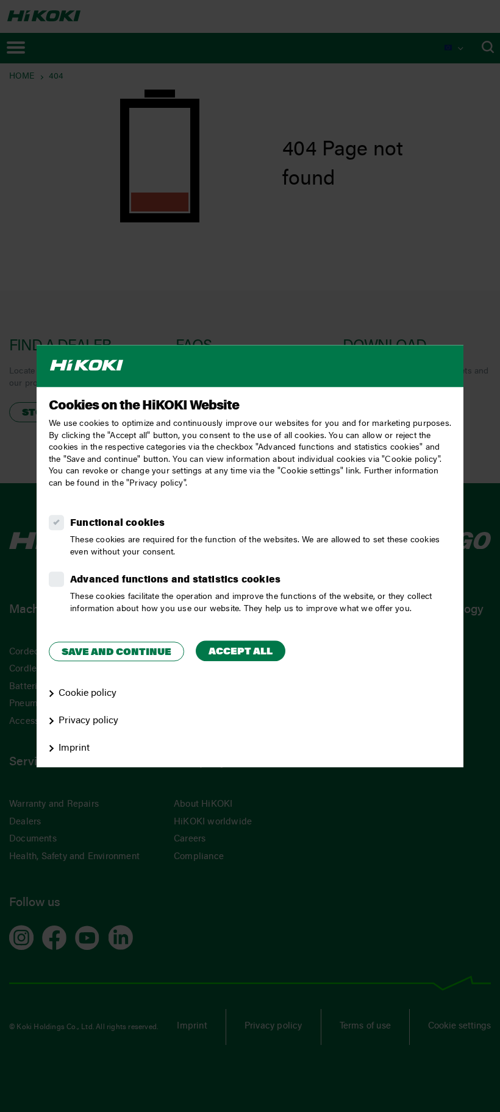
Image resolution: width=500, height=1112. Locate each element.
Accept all (241, 652)
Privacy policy (88, 721)
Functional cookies (117, 523)
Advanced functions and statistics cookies (175, 580)
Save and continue (116, 652)
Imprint (74, 748)
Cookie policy (87, 693)
